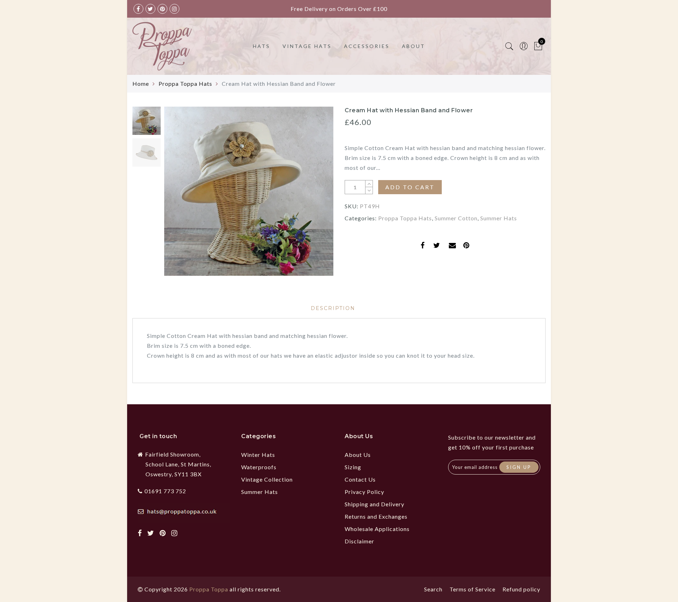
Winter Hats (258, 454)
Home (140, 83)
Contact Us (360, 479)
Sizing (353, 467)
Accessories (366, 46)
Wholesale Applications (377, 528)
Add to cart (410, 187)
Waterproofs (258, 467)
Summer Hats (498, 218)
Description (333, 308)
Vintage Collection (267, 479)
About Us (358, 454)
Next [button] (311, 195)
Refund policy (521, 589)
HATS (261, 46)
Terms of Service (472, 589)
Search (433, 589)
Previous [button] (177, 195)
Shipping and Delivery (374, 504)
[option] (248, 191)
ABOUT (413, 46)
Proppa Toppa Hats (185, 83)
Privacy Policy (364, 491)
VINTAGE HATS (307, 46)
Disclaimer (359, 541)
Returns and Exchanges (376, 516)
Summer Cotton (456, 218)
